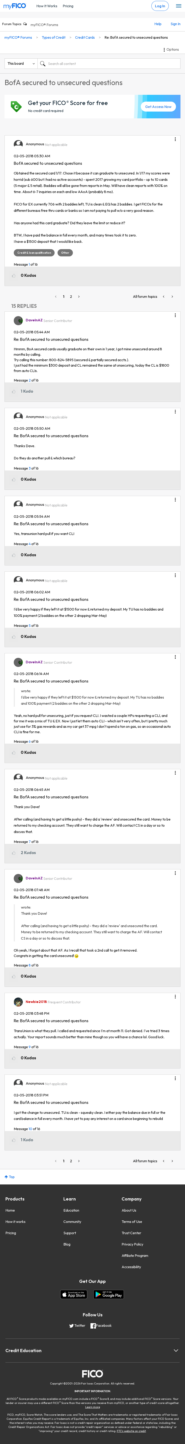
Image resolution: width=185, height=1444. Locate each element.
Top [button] (12, 1176)
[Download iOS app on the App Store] (73, 1294)
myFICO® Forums (44, 24)
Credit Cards (85, 37)
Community (72, 1221)
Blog (66, 1244)
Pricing (68, 6)
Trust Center (131, 1233)
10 (30, 1129)
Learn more (92, 1407)
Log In (160, 6)
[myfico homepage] (15, 5)
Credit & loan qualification (34, 252)
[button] (175, 137)
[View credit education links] (176, 1350)
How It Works (46, 6)
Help (158, 23)
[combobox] (108, 63)
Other (65, 252)
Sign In (175, 23)
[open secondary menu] (179, 6)
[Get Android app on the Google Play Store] (108, 1294)
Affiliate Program (135, 1255)
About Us (129, 1210)
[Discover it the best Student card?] (164, 296)
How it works (15, 1221)
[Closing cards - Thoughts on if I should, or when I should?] (172, 296)
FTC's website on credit (131, 1431)
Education (71, 1210)
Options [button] (172, 49)
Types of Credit (53, 37)
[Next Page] (78, 296)
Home (10, 1210)
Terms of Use (132, 1221)
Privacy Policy (132, 1244)
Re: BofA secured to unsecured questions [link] (136, 37)
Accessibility (131, 1267)
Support (69, 1233)
